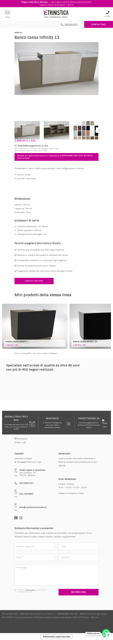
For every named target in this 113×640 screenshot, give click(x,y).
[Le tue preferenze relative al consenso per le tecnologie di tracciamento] (108, 635)
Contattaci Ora (98, 25)
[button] (98, 130)
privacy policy (30, 590)
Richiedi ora (78, 592)
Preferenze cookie (42, 617)
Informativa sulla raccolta (56, 636)
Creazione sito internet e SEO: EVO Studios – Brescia (75, 617)
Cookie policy (27, 617)
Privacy (17, 617)
